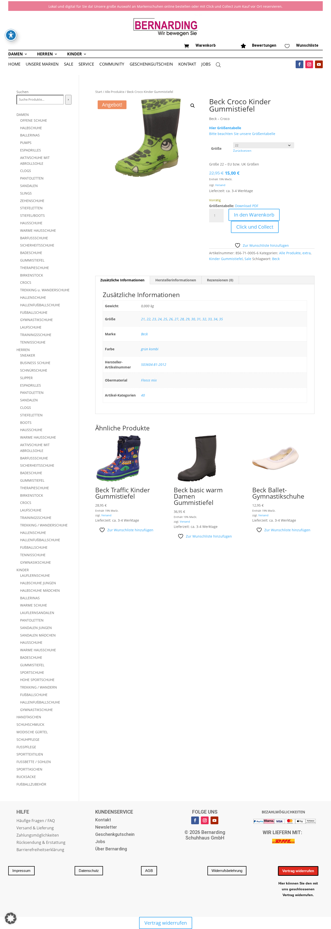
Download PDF (246, 205)
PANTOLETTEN (32, 178)
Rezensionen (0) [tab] (220, 280)
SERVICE (86, 64)
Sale (247, 258)
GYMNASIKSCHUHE (35, 562)
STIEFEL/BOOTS (32, 215)
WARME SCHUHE (33, 605)
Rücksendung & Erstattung (40, 843)
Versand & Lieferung (35, 828)
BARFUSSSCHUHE (34, 238)
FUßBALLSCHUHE (33, 312)
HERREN (45, 54)
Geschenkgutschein (114, 835)
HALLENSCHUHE (33, 297)
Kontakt (103, 820)
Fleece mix (149, 380)
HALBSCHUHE (31, 128)
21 (143, 319)
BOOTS (26, 422)
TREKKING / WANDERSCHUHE (44, 525)
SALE (68, 64)
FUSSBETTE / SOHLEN (33, 761)
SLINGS (26, 193)
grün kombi (149, 349)
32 (204, 319)
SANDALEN (29, 185)
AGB (149, 871)
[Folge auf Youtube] (319, 64)
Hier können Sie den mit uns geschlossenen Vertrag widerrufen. (298, 889)
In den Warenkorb (254, 214)
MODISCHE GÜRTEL (32, 732)
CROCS (25, 282)
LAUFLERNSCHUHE (35, 575)
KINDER (74, 54)
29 (187, 319)
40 (143, 395)
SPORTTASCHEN (29, 769)
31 (199, 319)
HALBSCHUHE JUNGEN (38, 583)
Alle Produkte (114, 92)
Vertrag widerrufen (298, 871)
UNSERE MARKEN (42, 64)
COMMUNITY (111, 64)
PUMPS (26, 142)
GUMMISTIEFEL (32, 260)
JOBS (206, 64)
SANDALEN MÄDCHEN (38, 635)
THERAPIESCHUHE (34, 267)
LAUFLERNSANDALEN (37, 612)
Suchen (22, 92)
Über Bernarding (111, 849)
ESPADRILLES (30, 150)
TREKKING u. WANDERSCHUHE (45, 290)
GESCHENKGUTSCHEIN (151, 64)
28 (182, 319)
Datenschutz (89, 871)
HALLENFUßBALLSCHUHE (40, 305)
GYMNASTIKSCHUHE (36, 319)
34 (215, 319)
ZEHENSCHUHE (32, 200)
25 (165, 319)
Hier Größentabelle (225, 128)
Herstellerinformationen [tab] (175, 280)
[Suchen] (68, 100)
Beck (276, 258)
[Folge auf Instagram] (309, 64)
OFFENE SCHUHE (33, 120)
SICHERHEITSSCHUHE (37, 245)
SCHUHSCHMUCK (30, 724)
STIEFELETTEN (31, 208)
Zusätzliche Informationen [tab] (122, 280)
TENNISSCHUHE (33, 342)
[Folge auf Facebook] (299, 64)
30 (193, 319)
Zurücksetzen (242, 150)
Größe (216, 148)
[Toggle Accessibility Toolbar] (11, 35)
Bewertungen (264, 45)
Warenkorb (206, 45)
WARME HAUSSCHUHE (38, 230)
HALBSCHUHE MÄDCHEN (40, 590)
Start (98, 92)
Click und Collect (254, 227)
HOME (14, 64)
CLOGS (25, 170)
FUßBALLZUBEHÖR (31, 784)
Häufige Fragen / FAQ (35, 821)
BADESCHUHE (31, 252)
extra (306, 253)
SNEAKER (27, 355)
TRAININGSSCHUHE (35, 334)
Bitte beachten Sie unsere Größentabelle (242, 133)
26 (171, 319)
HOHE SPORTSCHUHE (37, 679)
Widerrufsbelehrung (227, 871)
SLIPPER (26, 377)
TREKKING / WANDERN (38, 687)
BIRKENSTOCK (31, 275)
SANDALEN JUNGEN (36, 627)
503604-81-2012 (153, 364)
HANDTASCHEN (28, 717)
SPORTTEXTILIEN (29, 754)
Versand (220, 185)
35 (221, 319)
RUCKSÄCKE (26, 776)
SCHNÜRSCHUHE (33, 370)
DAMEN (15, 54)
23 (154, 319)
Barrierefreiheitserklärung (40, 850)
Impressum (21, 871)
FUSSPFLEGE (26, 747)
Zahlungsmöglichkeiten (37, 835)
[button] (192, 105)
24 (160, 319)
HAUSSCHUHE (31, 223)
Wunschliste (307, 45)
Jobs (100, 842)
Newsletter (106, 827)
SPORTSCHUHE (32, 672)
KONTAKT (187, 64)
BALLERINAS (30, 135)
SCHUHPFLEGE (27, 739)
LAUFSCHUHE (30, 327)
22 (148, 319)
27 (176, 319)
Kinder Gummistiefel (226, 258)
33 (210, 319)
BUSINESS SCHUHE (35, 362)
